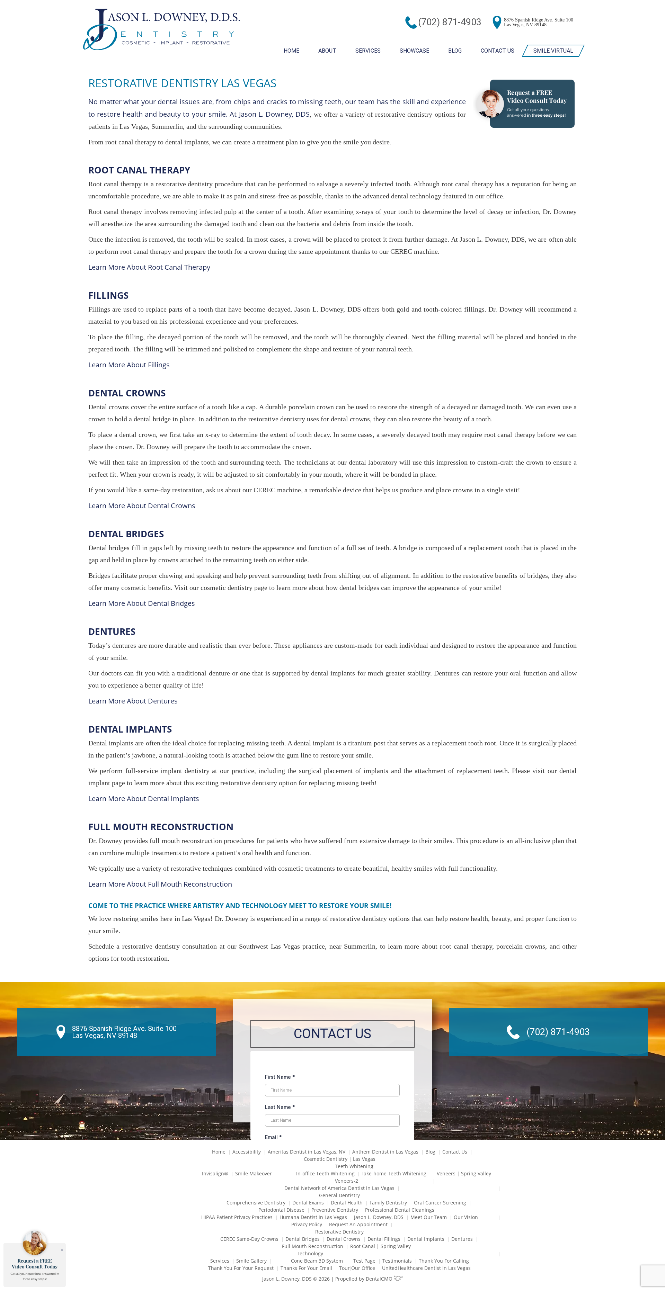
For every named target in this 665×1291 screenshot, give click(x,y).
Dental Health (347, 1202)
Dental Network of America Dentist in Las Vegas (339, 1188)
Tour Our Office (357, 1268)
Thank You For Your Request (241, 1268)
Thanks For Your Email (306, 1268)
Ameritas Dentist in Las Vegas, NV (306, 1151)
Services (368, 50)
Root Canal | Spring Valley (380, 1246)
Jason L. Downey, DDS (274, 114)
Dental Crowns (344, 1239)
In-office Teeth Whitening (325, 1173)
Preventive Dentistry (334, 1210)
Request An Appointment (358, 1224)
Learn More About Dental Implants (143, 798)
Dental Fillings (383, 1239)
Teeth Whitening (354, 1166)
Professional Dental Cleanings (399, 1210)
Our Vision (466, 1217)
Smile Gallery (251, 1260)
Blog (455, 50)
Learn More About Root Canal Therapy (149, 267)
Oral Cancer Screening (440, 1202)
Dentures (462, 1239)
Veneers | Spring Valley (464, 1173)
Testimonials (397, 1260)
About (327, 50)
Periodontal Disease (281, 1210)
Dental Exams (308, 1202)
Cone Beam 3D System (317, 1260)
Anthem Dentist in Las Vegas (385, 1151)
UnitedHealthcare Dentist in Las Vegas (426, 1268)
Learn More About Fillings (129, 364)
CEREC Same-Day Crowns (249, 1239)
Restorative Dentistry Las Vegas (182, 82)
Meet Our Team (428, 1217)
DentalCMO (380, 1278)
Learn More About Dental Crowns (141, 505)
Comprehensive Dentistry (256, 1202)
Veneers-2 (346, 1180)
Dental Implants (425, 1239)
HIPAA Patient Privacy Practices (237, 1217)
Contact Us (497, 50)
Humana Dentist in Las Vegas (313, 1217)
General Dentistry (339, 1195)
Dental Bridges (302, 1239)
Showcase (414, 50)
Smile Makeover (253, 1173)
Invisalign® (215, 1173)
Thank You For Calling (444, 1260)
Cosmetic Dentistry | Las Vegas (339, 1159)
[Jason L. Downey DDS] (162, 30)
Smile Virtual (553, 50)
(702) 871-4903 (449, 22)
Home (291, 50)
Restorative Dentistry (339, 1231)
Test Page (364, 1260)
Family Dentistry (388, 1202)
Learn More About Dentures (133, 701)
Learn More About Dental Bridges (141, 603)
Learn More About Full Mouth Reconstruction (160, 884)
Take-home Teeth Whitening (394, 1173)
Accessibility (246, 1151)
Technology (310, 1253)
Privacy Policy (306, 1224)
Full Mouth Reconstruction (312, 1246)
